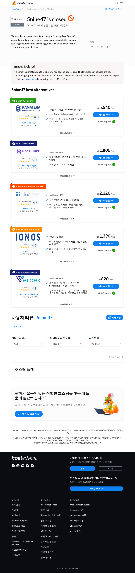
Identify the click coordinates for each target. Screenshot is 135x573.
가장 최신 (57, 344)
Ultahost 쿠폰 (76, 525)
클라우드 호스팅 (48, 541)
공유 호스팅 (46, 520)
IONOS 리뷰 (29, 251)
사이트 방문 (104, 114)
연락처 (15, 510)
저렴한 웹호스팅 (48, 525)
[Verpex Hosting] (28, 280)
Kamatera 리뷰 (29, 122)
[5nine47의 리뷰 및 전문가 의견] (92, 47)
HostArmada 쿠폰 (78, 515)
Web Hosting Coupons (80, 504)
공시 (14, 536)
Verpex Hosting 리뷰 (29, 294)
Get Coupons (106, 121)
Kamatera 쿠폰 (76, 510)
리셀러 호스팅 (47, 552)
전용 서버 (45, 547)
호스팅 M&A (95, 488)
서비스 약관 (17, 554)
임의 (16, 344)
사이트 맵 (16, 515)
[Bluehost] (28, 194)
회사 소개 (16, 504)
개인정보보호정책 (20, 549)
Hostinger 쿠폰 (76, 520)
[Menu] (121, 3)
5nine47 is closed (47, 19)
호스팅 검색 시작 (31, 413)
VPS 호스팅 (46, 531)
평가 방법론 (109, 9)
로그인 (110, 468)
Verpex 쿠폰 (75, 531)
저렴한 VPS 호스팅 (49, 536)
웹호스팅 (45, 510)
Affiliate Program (20, 520)
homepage (30, 79)
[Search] (116, 3)
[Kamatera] (28, 108)
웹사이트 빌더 (47, 557)
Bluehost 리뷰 (29, 208)
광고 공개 (119, 9)
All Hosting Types (49, 504)
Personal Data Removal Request (22, 542)
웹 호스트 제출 (18, 525)
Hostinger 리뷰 (29, 165)
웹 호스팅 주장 (18, 531)
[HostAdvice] (22, 3)
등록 (82, 468)
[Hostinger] (28, 151)
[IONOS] (28, 237)
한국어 (98, 344)
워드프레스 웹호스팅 (50, 515)
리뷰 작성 (116, 317)
